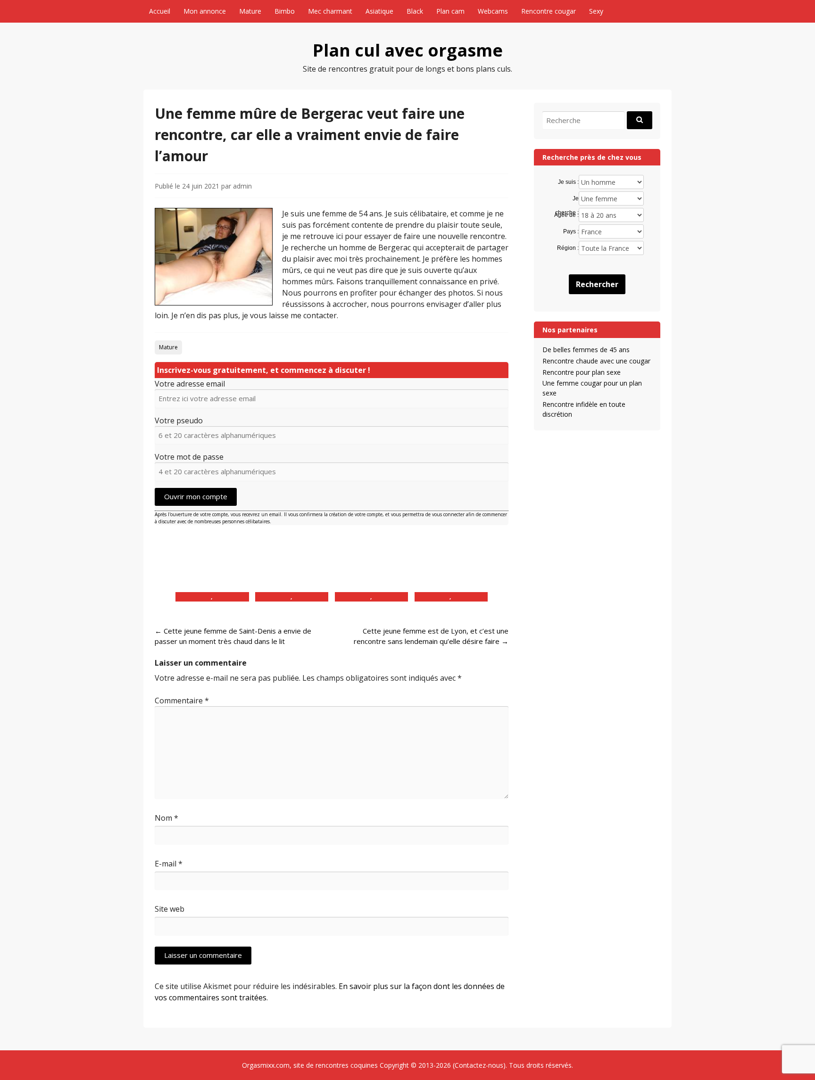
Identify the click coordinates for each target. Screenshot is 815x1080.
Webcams (493, 11)
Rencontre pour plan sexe (581, 372)
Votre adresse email (190, 384)
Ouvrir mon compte (195, 496)
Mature (250, 11)
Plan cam (450, 11)
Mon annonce (204, 11)
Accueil (159, 11)
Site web (169, 909)
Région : (567, 248)
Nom (166, 818)
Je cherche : (566, 199)
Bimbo (284, 11)
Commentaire (182, 700)
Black (415, 11)
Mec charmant (330, 11)
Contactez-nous (479, 1065)
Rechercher (597, 284)
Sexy (596, 11)
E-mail (169, 863)
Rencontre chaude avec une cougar (596, 360)
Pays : (570, 231)
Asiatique (379, 11)
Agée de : (566, 215)
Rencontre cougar (548, 11)
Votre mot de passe (189, 457)
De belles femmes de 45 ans (586, 349)
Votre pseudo (179, 420)
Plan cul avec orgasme (408, 50)
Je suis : (568, 182)
